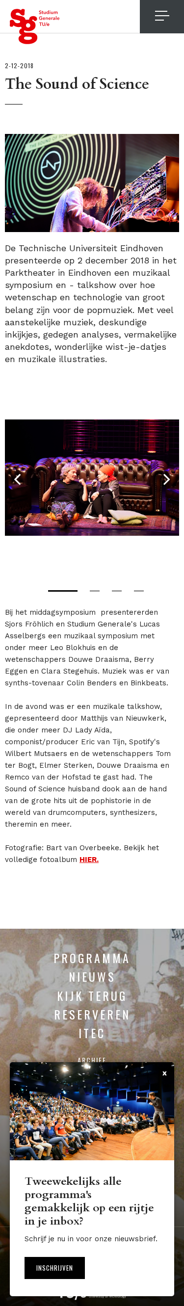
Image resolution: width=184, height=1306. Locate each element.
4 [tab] (139, 591)
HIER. (89, 859)
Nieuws (92, 976)
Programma (92, 957)
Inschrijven (54, 1268)
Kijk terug (92, 995)
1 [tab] (63, 591)
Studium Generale (35, 26)
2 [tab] (95, 591)
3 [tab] (117, 591)
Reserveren (92, 1014)
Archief (92, 1060)
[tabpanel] (92, 477)
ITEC (92, 1033)
